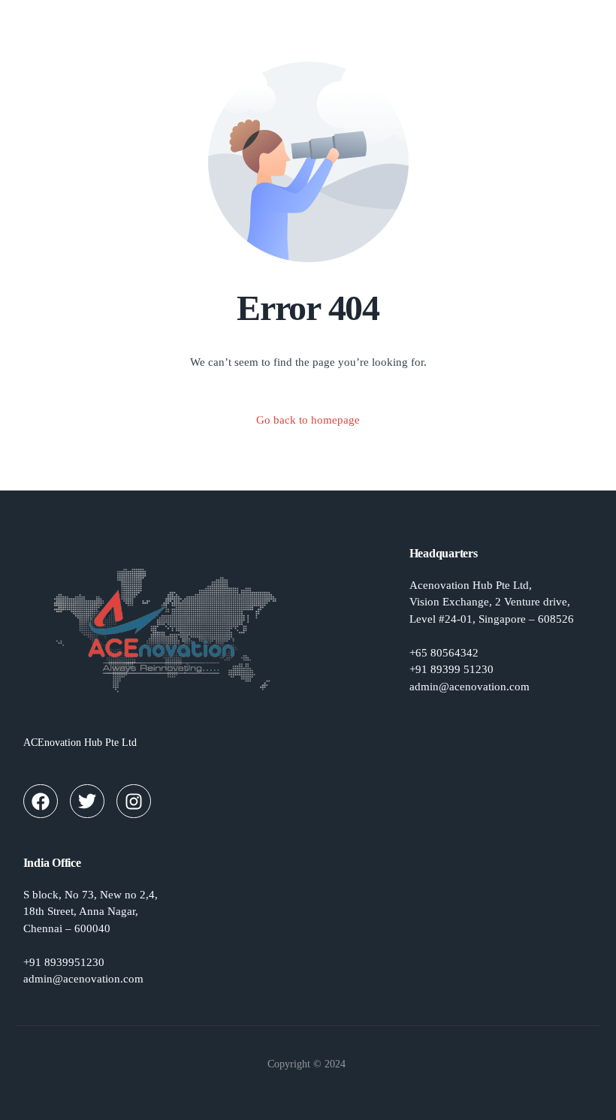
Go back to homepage (308, 420)
